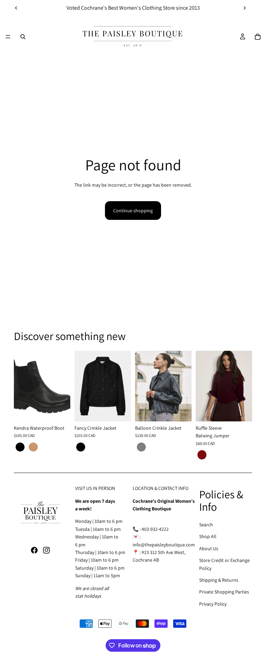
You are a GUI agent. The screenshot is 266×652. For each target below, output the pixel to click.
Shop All (207, 536)
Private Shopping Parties (224, 592)
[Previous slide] (16, 8)
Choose (65, 411)
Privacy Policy (213, 604)
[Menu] (8, 37)
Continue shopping (133, 210)
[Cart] (257, 36)
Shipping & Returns (218, 580)
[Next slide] (244, 8)
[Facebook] (34, 550)
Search (206, 524)
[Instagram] (46, 550)
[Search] (22, 36)
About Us (208, 548)
